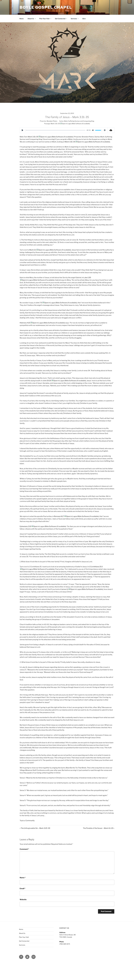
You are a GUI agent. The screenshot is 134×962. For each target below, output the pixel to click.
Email (22, 889)
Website (23, 900)
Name (23, 878)
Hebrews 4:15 (25, 323)
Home (21, 18)
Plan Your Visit (44, 18)
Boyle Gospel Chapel (46, 7)
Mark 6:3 (32, 250)
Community (30, 821)
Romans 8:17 (59, 516)
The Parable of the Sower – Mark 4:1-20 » (98, 828)
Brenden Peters (52, 121)
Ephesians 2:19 (25, 526)
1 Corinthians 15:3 (96, 567)
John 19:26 (47, 381)
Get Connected (60, 18)
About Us (31, 18)
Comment (24, 849)
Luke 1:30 (87, 278)
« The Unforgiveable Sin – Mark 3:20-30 (35, 828)
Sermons (74, 18)
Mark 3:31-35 (55, 123)
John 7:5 (39, 303)
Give (84, 18)
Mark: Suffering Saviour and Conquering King (79, 121)
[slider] (55, 130)
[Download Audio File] (111, 130)
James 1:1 (64, 589)
